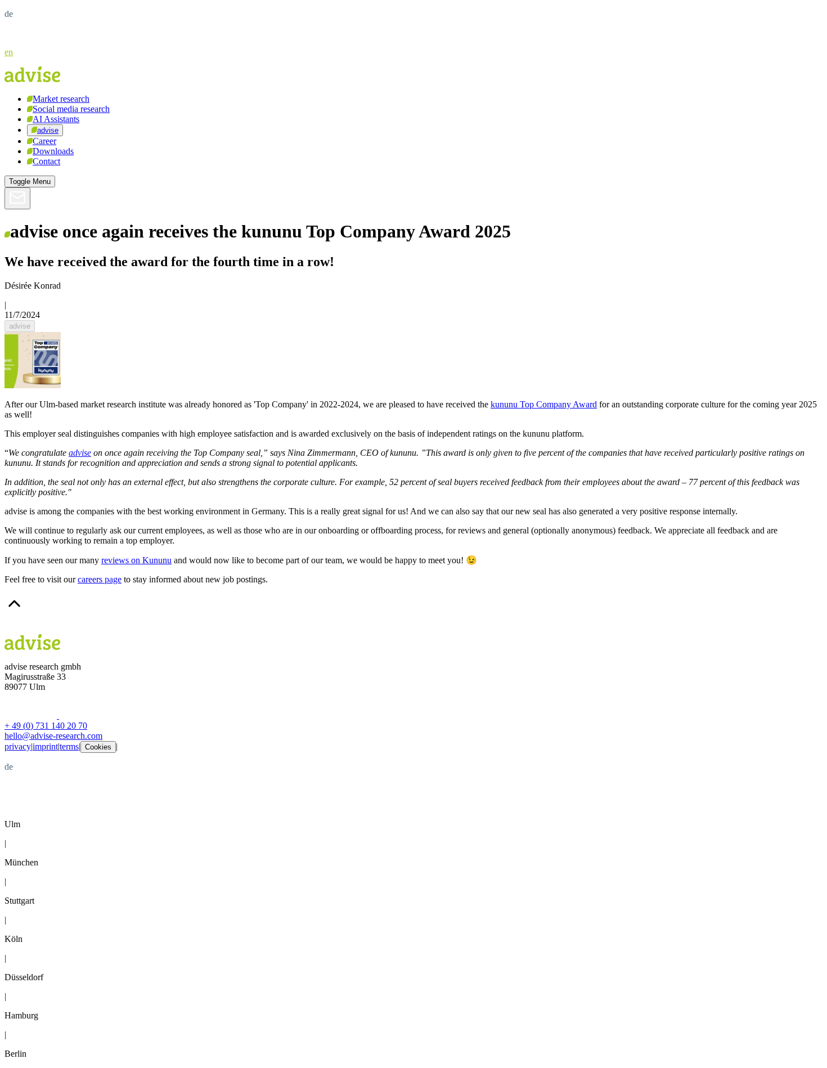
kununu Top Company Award (544, 404)
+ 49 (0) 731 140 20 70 (46, 725)
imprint (45, 746)
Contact (46, 161)
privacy (18, 746)
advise (48, 130)
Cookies (98, 747)
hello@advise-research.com (53, 736)
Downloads (53, 151)
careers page (100, 579)
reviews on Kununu (136, 560)
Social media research (71, 109)
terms (69, 746)
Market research (61, 99)
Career (44, 141)
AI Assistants (56, 119)
